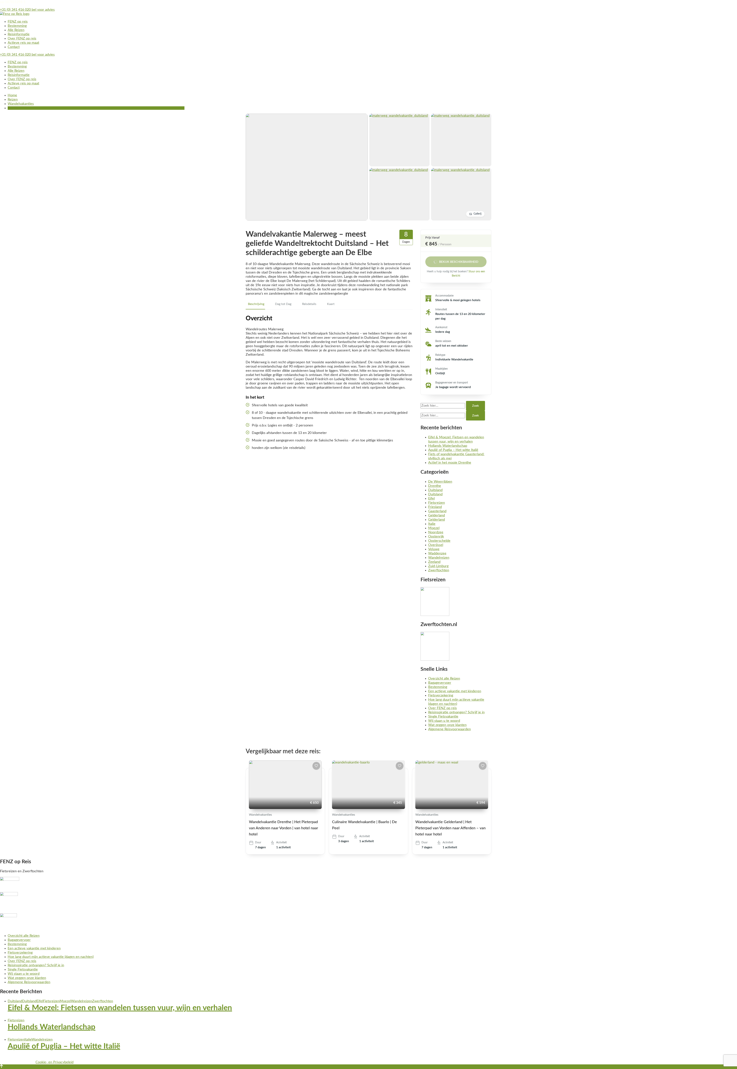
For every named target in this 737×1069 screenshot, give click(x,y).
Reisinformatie (19, 34)
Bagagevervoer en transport (451, 382)
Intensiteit (441, 309)
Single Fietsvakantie (443, 716)
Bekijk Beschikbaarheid (458, 261)
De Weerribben (440, 481)
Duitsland (435, 490)
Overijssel (435, 545)
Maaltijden (441, 369)
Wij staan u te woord (444, 721)
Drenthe (434, 486)
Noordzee (435, 532)
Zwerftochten (438, 570)
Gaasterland (437, 511)
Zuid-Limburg (438, 566)
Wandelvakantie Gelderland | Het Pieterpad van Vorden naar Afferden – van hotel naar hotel (450, 828)
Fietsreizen (436, 503)
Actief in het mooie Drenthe (449, 462)
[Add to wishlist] (316, 766)
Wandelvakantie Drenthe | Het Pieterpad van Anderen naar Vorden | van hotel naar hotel (283, 828)
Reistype (440, 355)
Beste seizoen (443, 341)
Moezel (434, 528)
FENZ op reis (18, 21)
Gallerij (477, 213)
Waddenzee (437, 553)
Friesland (435, 507)
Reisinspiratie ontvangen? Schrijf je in (456, 712)
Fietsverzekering (440, 695)
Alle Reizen (16, 30)
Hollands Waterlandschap (447, 446)
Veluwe (434, 549)
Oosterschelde (439, 541)
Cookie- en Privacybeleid (55, 1062)
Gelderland (436, 515)
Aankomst (441, 327)
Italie (431, 524)
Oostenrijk (436, 536)
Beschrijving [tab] (256, 304)
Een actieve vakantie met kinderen (454, 691)
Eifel (431, 498)
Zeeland (434, 562)
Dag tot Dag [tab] (283, 304)
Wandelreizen (438, 557)
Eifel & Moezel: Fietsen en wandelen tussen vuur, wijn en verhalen (120, 1008)
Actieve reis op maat (23, 43)
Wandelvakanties (260, 814)
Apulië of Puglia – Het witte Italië (453, 450)
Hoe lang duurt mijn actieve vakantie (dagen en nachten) (51, 957)
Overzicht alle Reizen (444, 678)
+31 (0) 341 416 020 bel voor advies (27, 10)
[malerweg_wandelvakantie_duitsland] (398, 115)
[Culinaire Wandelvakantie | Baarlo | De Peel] (368, 784)
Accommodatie (444, 295)
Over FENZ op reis (22, 38)
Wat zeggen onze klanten (447, 725)
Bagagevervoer (439, 683)
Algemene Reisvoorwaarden (449, 729)
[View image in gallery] (307, 115)
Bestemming (17, 26)
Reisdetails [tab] (309, 304)
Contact (14, 47)
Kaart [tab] (331, 304)
